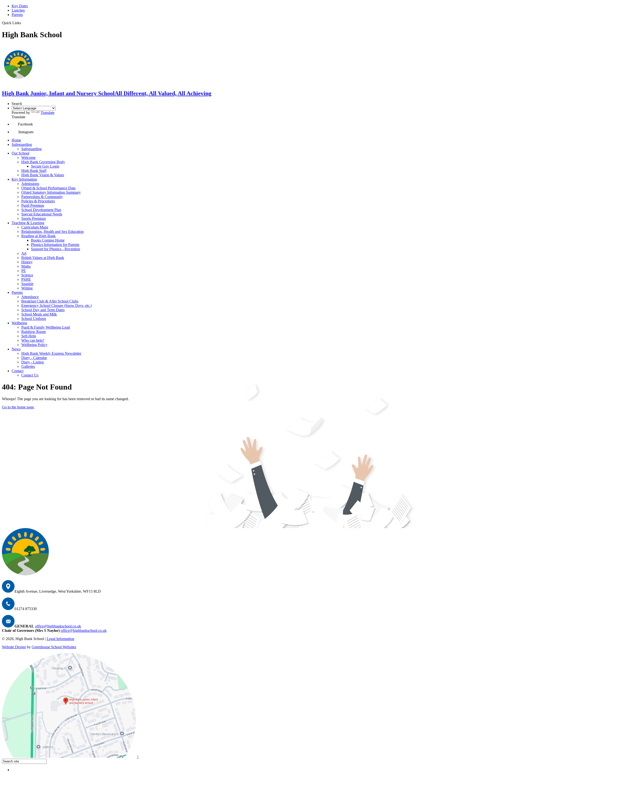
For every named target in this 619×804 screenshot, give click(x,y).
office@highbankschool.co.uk (58, 626)
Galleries (28, 366)
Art (23, 253)
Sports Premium (33, 218)
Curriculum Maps (34, 227)
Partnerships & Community (42, 197)
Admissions (30, 184)
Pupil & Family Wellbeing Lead (45, 327)
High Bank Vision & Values (42, 175)
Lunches (18, 10)
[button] (15, 124)
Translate (47, 113)
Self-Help (28, 336)
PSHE (26, 279)
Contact (17, 371)
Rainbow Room (33, 332)
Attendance (30, 297)
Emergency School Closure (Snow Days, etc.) (56, 305)
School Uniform (33, 319)
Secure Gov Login (45, 166)
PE (23, 271)
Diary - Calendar (34, 358)
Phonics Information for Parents (55, 245)
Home (16, 140)
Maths (26, 266)
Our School (20, 153)
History (27, 262)
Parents (17, 15)
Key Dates (20, 6)
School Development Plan (41, 210)
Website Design (14, 647)
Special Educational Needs (41, 214)
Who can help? (32, 340)
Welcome (28, 157)
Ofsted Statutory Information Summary (51, 192)
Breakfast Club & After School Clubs (49, 301)
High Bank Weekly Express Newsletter (51, 353)
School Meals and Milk (39, 314)
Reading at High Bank (38, 236)
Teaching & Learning (28, 223)
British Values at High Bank (42, 258)
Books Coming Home (48, 240)
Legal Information (60, 639)
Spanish (27, 284)
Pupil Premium (32, 205)
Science (27, 275)
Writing (27, 288)
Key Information (24, 179)
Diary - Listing (32, 362)
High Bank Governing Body (43, 162)
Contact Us (29, 375)
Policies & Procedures (38, 201)
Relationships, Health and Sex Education (52, 231)
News (16, 349)
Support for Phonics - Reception (55, 249)
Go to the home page (18, 407)
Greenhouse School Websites (54, 647)
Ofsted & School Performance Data (48, 188)
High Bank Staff (33, 171)
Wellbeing (19, 323)
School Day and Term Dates (43, 310)
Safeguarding (22, 144)
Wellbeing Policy (34, 345)
